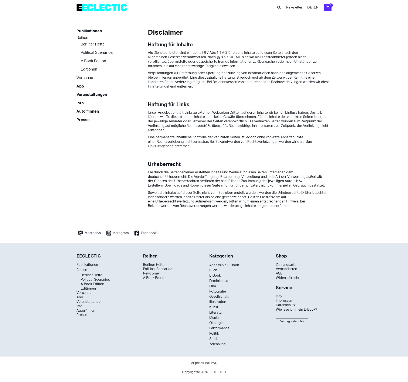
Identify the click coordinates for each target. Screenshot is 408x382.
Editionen (89, 69)
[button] (279, 7)
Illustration (217, 302)
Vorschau (84, 78)
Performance (219, 328)
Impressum (284, 300)
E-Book (215, 275)
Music (214, 318)
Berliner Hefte (93, 44)
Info (80, 103)
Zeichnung (217, 344)
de (309, 7)
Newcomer (151, 273)
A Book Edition (93, 61)
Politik (214, 333)
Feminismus (218, 281)
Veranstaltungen (91, 94)
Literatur (216, 312)
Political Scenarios (97, 52)
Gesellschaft (219, 296)
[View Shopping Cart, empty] (328, 7)
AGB (279, 273)
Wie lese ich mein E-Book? (296, 309)
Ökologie (216, 323)
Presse (83, 120)
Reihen (82, 38)
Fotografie (217, 291)
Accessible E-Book (224, 265)
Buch (213, 270)
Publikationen (89, 31)
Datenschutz (285, 305)
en (316, 7)
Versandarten (286, 269)
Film (212, 286)
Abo (80, 86)
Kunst (213, 307)
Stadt (213, 339)
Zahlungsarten (287, 264)
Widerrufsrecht (287, 278)
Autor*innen (87, 111)
